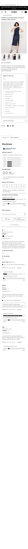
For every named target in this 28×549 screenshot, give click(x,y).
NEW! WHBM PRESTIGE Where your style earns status (14, 7)
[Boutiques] (6, 12)
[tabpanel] (14, 247)
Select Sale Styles (7, 15)
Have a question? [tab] (15, 137)
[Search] (22, 12)
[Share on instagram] (10, 125)
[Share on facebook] (8, 125)
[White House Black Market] (14, 12)
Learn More (14, 8)
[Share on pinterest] (13, 125)
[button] (26, 12)
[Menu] (2, 12)
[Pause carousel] (27, 8)
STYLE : (4, 79)
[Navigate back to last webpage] (2, 15)
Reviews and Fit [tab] (5, 137)
